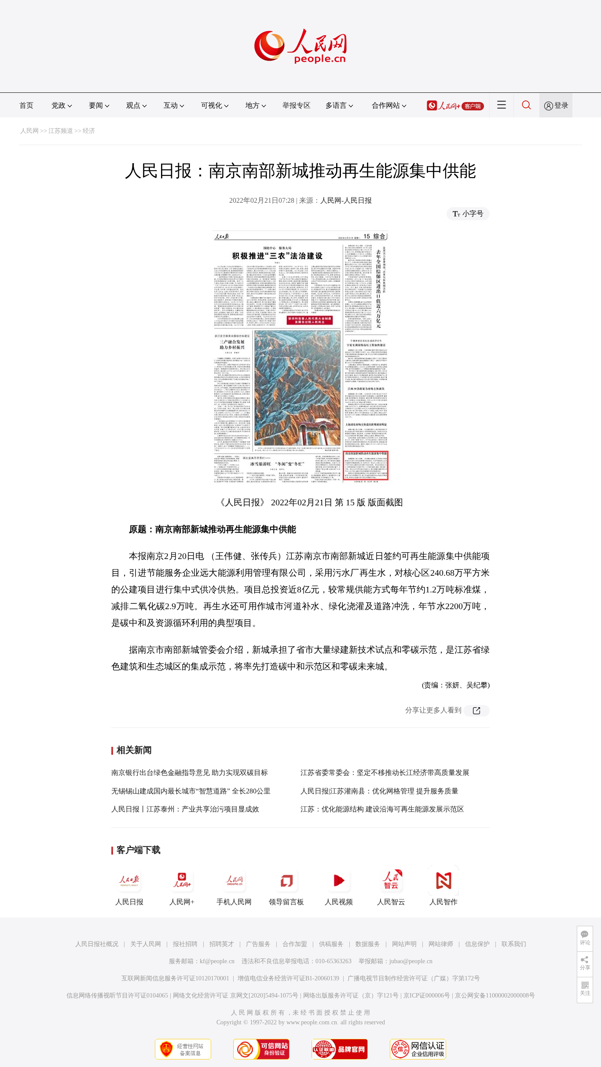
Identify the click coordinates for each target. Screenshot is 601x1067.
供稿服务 (331, 944)
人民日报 (129, 902)
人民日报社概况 (96, 944)
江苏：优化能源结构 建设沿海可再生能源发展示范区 (382, 809)
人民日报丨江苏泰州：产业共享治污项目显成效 (185, 809)
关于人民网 (145, 944)
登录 (561, 105)
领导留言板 (286, 902)
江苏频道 (60, 131)
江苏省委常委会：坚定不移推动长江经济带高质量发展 (384, 772)
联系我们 (514, 944)
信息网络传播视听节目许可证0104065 (117, 995)
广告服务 (258, 944)
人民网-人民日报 (346, 200)
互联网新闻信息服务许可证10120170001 (175, 978)
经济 (89, 131)
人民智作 (443, 902)
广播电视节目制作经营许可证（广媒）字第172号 (414, 978)
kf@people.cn (217, 961)
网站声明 (404, 944)
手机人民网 (234, 902)
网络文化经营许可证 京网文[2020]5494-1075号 (235, 995)
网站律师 (441, 944)
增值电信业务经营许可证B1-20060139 (288, 978)
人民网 (29, 131)
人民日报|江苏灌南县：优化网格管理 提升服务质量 (379, 791)
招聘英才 (221, 944)
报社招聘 (185, 944)
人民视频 (339, 902)
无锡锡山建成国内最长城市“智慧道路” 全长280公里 (191, 791)
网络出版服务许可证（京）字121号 (351, 995)
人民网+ (181, 902)
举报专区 (296, 105)
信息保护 (477, 944)
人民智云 (391, 902)
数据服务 (367, 944)
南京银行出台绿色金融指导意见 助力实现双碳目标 (189, 772)
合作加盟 (294, 944)
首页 (26, 105)
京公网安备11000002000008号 (495, 995)
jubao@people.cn (410, 961)
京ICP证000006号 (426, 995)
